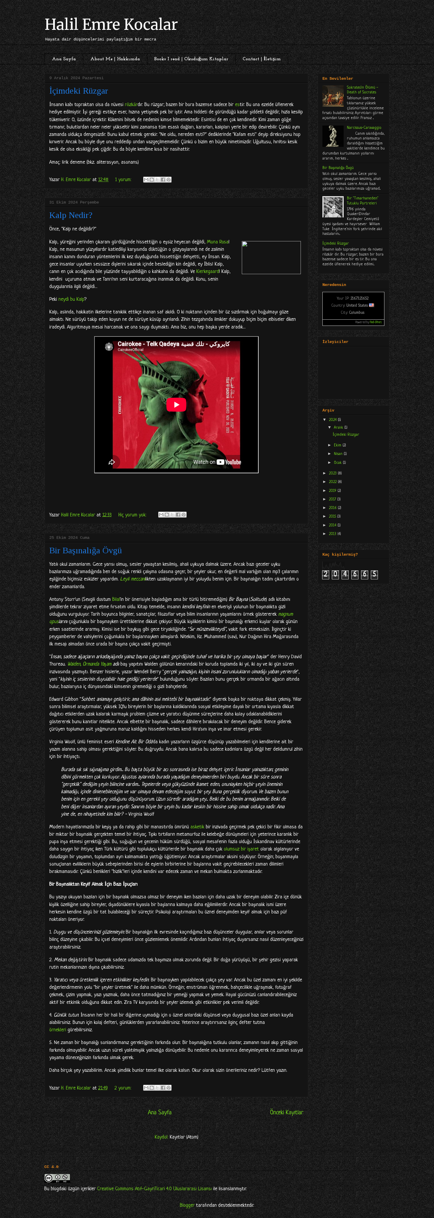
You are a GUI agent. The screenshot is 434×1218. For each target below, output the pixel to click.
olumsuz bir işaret (241, 849)
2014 (333, 525)
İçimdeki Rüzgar (78, 90)
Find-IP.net (376, 322)
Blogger (187, 1205)
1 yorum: (124, 180)
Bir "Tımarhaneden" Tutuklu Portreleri (362, 201)
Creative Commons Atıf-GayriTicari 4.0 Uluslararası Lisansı (154, 1189)
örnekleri (57, 1030)
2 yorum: (124, 1088)
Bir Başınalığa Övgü (85, 550)
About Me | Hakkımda (115, 59)
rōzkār (131, 105)
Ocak (338, 463)
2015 (333, 516)
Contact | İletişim (262, 59)
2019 (333, 491)
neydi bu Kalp (71, 299)
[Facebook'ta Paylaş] (163, 180)
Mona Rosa (218, 242)
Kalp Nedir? (70, 215)
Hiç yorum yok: (133, 515)
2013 (333, 534)
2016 (333, 508)
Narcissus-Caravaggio (364, 128)
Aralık (339, 427)
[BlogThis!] (152, 180)
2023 (333, 473)
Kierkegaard (207, 271)
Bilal (116, 599)
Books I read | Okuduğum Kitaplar (191, 59)
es (237, 105)
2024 (333, 420)
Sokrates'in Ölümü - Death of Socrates (362, 90)
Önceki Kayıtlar (287, 1112)
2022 (333, 482)
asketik (197, 827)
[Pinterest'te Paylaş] (169, 180)
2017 (333, 499)
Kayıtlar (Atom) (184, 1137)
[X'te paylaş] (157, 180)
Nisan (339, 454)
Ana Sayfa (64, 59)
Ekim (338, 445)
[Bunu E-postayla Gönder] (146, 180)
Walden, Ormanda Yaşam (89, 664)
